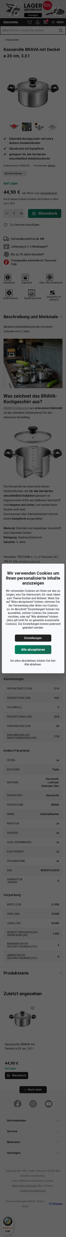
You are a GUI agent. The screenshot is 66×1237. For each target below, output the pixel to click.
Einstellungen (33, 638)
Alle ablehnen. (33, 664)
